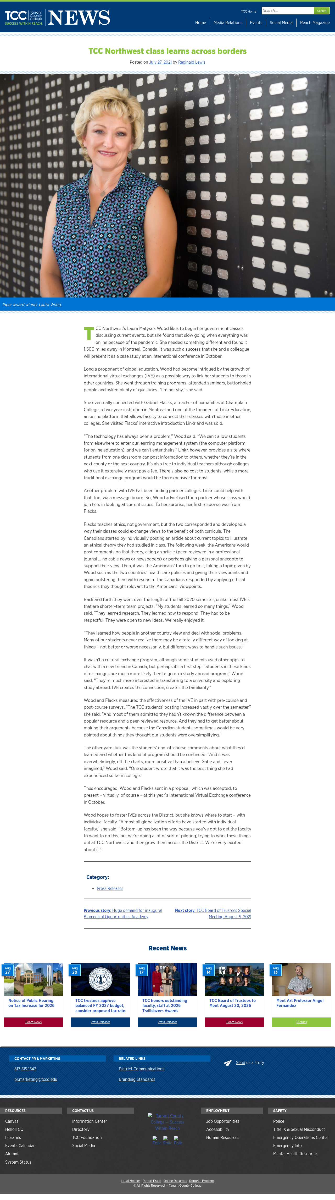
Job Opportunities (222, 1121)
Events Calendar (20, 1145)
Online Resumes (175, 1181)
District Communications (141, 1069)
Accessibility (217, 1129)
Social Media (281, 22)
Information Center (89, 1121)
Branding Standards (137, 1079)
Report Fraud (152, 1181)
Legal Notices (130, 1181)
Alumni (11, 1154)
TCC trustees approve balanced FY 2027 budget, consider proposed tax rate (100, 1005)
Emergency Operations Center (300, 1137)
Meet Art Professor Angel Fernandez (299, 1003)
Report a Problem (201, 1181)
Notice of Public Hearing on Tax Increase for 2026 (31, 1003)
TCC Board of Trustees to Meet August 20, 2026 (232, 1003)
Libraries (13, 1137)
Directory (81, 1129)
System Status (18, 1162)
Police (278, 1121)
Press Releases (110, 888)
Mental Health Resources (296, 1154)
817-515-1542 (25, 1069)
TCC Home (248, 11)
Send (240, 1062)
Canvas (11, 1121)
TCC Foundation (87, 1137)
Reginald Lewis (191, 62)
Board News (33, 1022)
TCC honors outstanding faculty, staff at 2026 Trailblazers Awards (164, 1005)
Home (200, 22)
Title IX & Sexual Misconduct (299, 1129)
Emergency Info (287, 1145)
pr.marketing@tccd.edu (35, 1079)
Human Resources (222, 1137)
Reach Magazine (315, 22)
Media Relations (228, 22)
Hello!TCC (14, 1129)
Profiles (302, 1022)
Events (256, 22)
